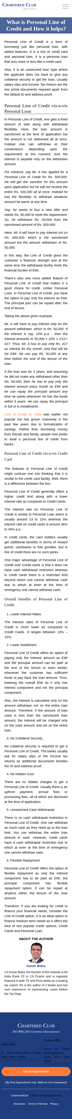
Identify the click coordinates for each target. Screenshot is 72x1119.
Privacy (54, 1103)
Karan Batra (36, 966)
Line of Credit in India (22, 414)
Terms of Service (38, 1103)
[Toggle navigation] (65, 6)
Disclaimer (19, 1103)
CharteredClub (19, 1095)
